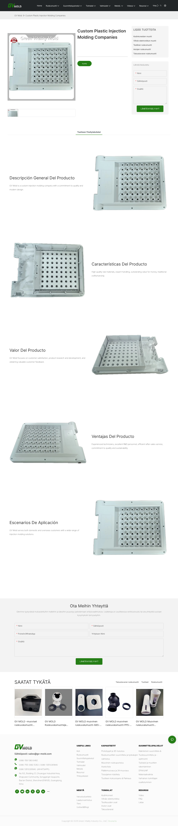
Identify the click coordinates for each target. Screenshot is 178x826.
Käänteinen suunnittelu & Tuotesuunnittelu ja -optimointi (150, 755)
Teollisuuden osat (109, 802)
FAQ (140, 799)
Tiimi (79, 803)
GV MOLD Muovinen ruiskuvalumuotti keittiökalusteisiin (147, 723)
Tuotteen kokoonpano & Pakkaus (116, 778)
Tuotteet (145, 682)
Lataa (141, 802)
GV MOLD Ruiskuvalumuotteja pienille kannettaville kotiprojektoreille (56, 723)
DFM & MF (143, 770)
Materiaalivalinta (146, 774)
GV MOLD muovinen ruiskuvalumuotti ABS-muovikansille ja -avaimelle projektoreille (87, 723)
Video (141, 795)
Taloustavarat (107, 809)
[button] (157, 5)
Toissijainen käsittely (110, 774)
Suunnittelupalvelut (85, 758)
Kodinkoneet (107, 795)
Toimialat (80, 762)
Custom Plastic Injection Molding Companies (45, 15)
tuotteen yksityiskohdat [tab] (89, 132)
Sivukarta (112, 821)
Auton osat (106, 806)
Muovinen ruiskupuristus (112, 763)
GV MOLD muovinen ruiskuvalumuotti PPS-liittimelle (118, 723)
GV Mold (18, 15)
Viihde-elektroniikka (110, 799)
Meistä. (80, 769)
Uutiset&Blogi (83, 807)
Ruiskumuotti (156, 682)
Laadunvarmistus (84, 800)
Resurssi (80, 772)
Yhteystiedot (82, 776)
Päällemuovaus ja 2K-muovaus (115, 770)
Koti (78, 751)
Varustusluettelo (84, 796)
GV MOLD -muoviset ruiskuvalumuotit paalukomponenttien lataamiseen (25, 723)
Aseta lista (106, 766)
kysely (84, 63)
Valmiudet (81, 765)
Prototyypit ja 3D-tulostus (112, 751)
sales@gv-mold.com (40, 753)
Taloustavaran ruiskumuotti (127, 682)
